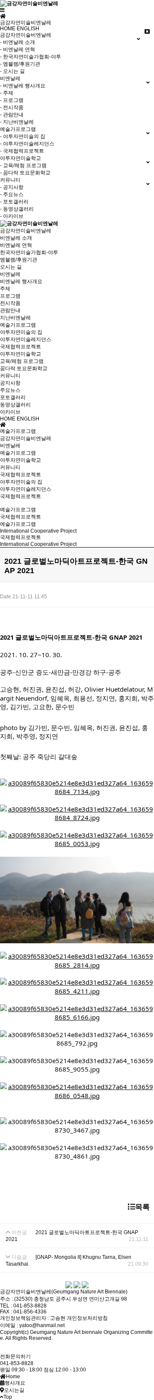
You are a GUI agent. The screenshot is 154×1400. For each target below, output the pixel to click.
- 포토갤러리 (14, 202)
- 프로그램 (12, 100)
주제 (5, 289)
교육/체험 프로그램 (22, 361)
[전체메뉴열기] (2, 10)
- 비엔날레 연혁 (17, 49)
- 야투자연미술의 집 (22, 136)
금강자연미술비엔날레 (25, 231)
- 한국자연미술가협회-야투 (30, 57)
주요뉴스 (10, 390)
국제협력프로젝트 (20, 347)
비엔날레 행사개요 (21, 281)
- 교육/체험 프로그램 (23, 165)
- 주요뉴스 (12, 194)
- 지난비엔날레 (17, 122)
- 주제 (6, 93)
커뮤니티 (10, 376)
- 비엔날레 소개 (17, 42)
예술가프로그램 (18, 325)
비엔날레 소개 (16, 238)
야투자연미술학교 (20, 354)
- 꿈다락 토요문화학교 (25, 173)
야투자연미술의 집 (21, 332)
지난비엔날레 (15, 318)
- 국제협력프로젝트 (22, 151)
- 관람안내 (12, 115)
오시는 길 (11, 267)
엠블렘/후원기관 (18, 260)
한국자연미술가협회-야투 (29, 252)
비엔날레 (10, 274)
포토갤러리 (13, 397)
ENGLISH (28, 29)
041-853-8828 (16, 1363)
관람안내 (10, 310)
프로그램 (10, 296)
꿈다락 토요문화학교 (23, 368)
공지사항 (10, 383)
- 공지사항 (12, 187)
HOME (7, 29)
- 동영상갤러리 (17, 209)
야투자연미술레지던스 (25, 339)
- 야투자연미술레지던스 (27, 144)
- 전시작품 (12, 107)
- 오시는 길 (12, 71)
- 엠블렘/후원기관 (20, 64)
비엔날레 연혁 (16, 245)
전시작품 (10, 303)
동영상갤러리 (15, 405)
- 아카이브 (12, 216)
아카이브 (10, 412)
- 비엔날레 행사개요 (22, 86)
